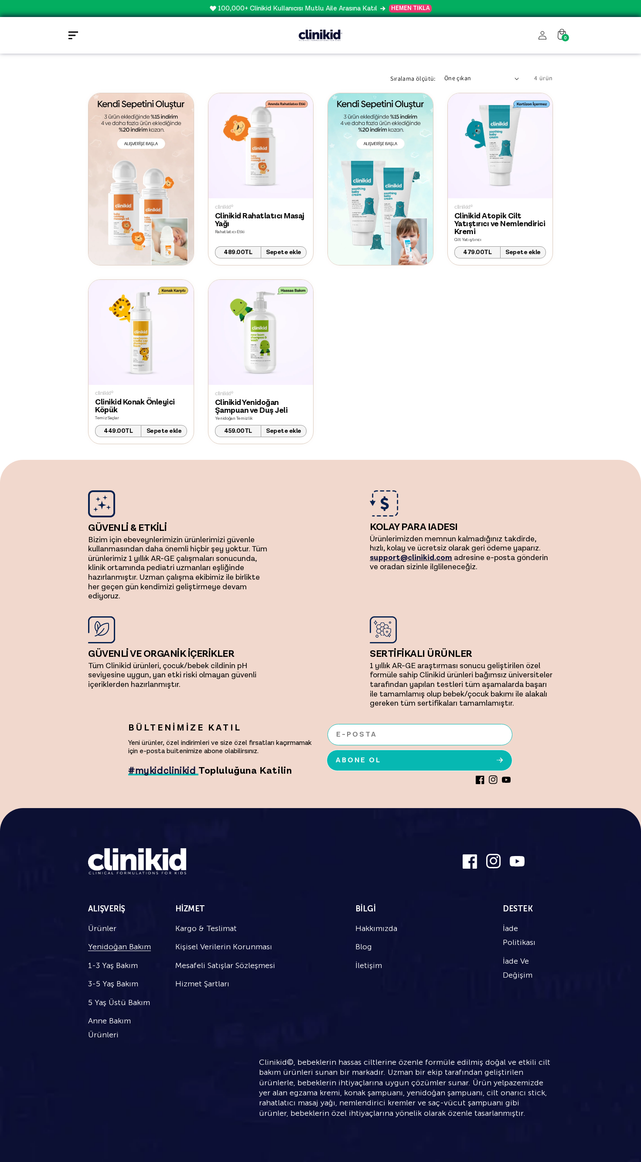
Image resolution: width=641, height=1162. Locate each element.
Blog (363, 946)
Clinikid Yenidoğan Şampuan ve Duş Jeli (251, 407)
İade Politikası (519, 935)
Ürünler (102, 928)
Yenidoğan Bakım (119, 946)
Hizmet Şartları (202, 984)
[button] (72, 35)
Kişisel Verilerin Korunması (223, 946)
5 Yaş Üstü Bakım (119, 1002)
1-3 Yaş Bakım (113, 965)
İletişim (368, 965)
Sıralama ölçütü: (412, 78)
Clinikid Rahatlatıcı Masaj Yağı (259, 220)
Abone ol (358, 760)
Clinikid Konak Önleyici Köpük (135, 406)
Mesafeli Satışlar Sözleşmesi (225, 965)
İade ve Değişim (517, 968)
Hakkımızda (376, 928)
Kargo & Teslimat (206, 928)
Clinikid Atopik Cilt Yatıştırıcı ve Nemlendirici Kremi (500, 224)
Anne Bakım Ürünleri (109, 1028)
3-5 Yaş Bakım (113, 984)
